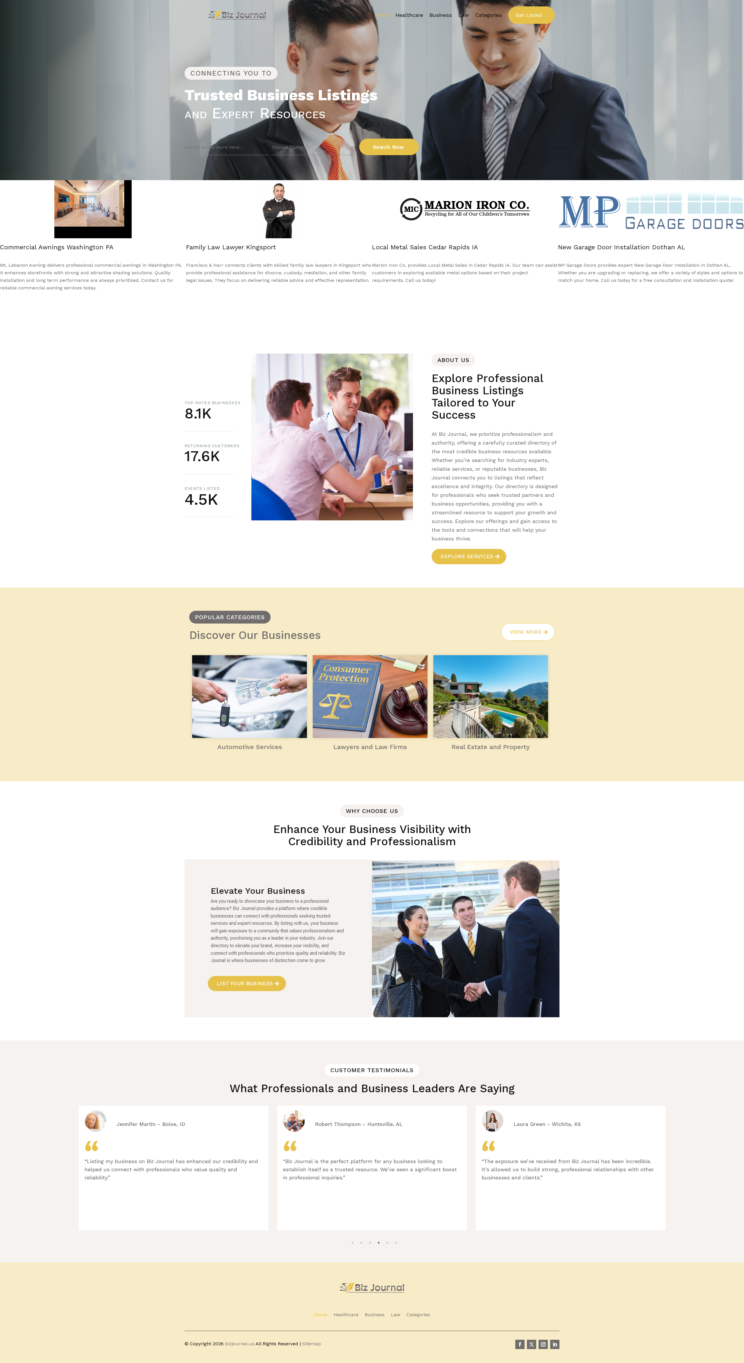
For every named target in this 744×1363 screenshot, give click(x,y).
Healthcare (409, 15)
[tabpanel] (174, 1168)
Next (377, 314)
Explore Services (467, 556)
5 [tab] (387, 1228)
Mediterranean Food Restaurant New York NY (442, 247)
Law (463, 15)
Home (382, 15)
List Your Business (245, 983)
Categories (488, 15)
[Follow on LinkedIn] (554, 1344)
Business (441, 15)
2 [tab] (361, 1228)
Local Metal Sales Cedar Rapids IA (53, 247)
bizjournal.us (239, 1343)
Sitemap (311, 1343)
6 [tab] (396, 1228)
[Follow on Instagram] (543, 1344)
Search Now (388, 147)
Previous (360, 314)
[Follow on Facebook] (520, 1344)
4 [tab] (379, 1228)
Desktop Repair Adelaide (596, 247)
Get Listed (528, 15)
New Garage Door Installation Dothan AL (249, 247)
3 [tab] (370, 1228)
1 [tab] (352, 1228)
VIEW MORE (526, 632)
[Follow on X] (531, 1344)
